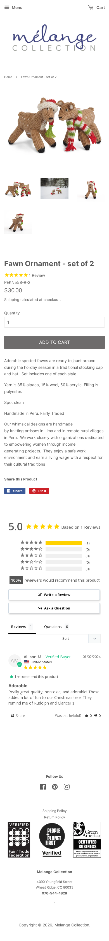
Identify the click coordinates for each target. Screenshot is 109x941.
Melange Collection (71, 924)
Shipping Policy (54, 811)
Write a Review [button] (57, 594)
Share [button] (20, 715)
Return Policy (54, 817)
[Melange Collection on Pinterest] (55, 788)
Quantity (12, 312)
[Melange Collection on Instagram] (66, 788)
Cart (100, 7)
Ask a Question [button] (57, 608)
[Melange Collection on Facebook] (43, 788)
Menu (17, 7)
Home (8, 77)
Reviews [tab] (18, 626)
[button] (88, 715)
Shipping (11, 299)
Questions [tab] (53, 626)
